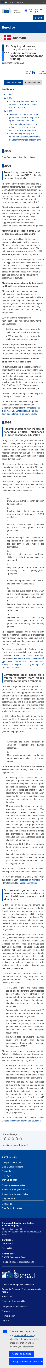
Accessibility (7, 1248)
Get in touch (7, 1243)
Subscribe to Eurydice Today (15, 1194)
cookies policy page (24, 1335)
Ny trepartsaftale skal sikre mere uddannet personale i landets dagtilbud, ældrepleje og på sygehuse (21, 411)
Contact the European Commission (18, 1285)
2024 (9, 111)
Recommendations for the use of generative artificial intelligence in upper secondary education (24, 117)
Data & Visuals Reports (12, 1167)
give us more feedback (17, 1145)
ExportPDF (28, 73)
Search (38, 18)
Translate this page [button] (33, 10)
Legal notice (7, 1320)
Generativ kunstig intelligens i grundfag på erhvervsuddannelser (23, 664)
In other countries (32, 83)
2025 (9, 98)
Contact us (7, 1204)
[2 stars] (7, 1138)
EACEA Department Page (14, 1257)
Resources (7, 1296)
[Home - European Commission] (13, 10)
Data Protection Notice (12, 1208)
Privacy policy (8, 1316)
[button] (41, 10)
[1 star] (5, 1138)
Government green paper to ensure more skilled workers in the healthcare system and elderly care (25, 137)
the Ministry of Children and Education (23, 1121)
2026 (10, 94)
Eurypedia (6, 1171)
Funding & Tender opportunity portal (18, 1262)
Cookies (6, 1311)
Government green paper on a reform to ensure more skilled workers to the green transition (23, 127)
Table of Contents (13, 83)
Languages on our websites (14, 1307)
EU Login (6, 1175)
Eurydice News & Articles (13, 1185)
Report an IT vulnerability (13, 1301)
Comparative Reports (11, 1162)
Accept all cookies (21, 1354)
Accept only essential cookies (27, 1361)
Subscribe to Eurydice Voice (15, 1190)
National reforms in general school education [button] (1, 55)
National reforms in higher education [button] (45, 55)
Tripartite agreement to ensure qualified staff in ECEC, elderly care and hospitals (23, 104)
